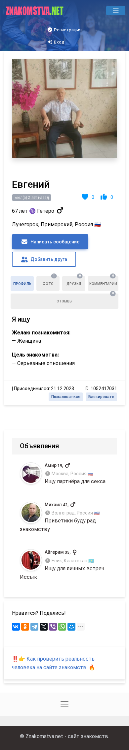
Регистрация (67, 29)
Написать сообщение (54, 241)
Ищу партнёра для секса (75, 473)
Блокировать (101, 396)
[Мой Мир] (71, 627)
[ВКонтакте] (16, 627)
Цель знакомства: (35, 355)
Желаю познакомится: (41, 332)
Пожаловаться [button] (65, 396)
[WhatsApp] (62, 627)
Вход (58, 42)
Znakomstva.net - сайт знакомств (66, 736)
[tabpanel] (64, 228)
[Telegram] (34, 627)
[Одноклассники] (25, 627)
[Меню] (115, 10)
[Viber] (53, 627)
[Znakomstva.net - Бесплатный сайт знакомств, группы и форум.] (35, 10)
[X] (44, 627)
